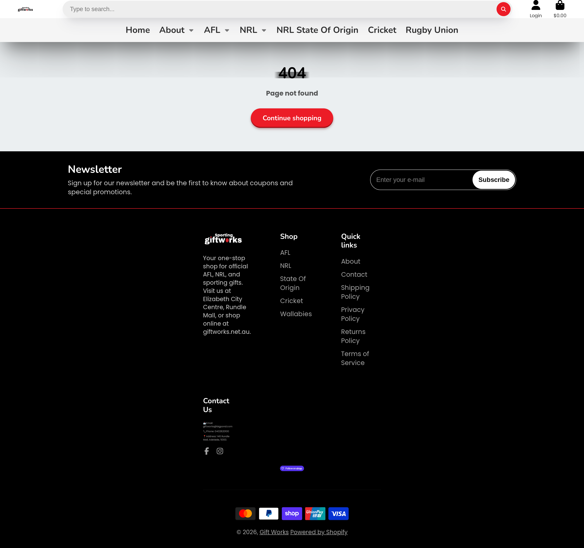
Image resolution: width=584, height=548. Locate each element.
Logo (25, 9)
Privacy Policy (353, 314)
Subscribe (493, 179)
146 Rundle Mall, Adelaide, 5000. (216, 438)
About (171, 30)
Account (536, 9)
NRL (248, 30)
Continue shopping (292, 118)
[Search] (504, 9)
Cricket (382, 30)
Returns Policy (353, 336)
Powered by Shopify (319, 532)
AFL (212, 30)
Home (138, 30)
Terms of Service (355, 358)
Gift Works (274, 532)
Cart (560, 9)
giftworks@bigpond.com (217, 426)
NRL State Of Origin (317, 30)
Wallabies (296, 313)
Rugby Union (432, 30)
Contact (354, 274)
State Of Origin (293, 283)
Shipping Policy (355, 292)
